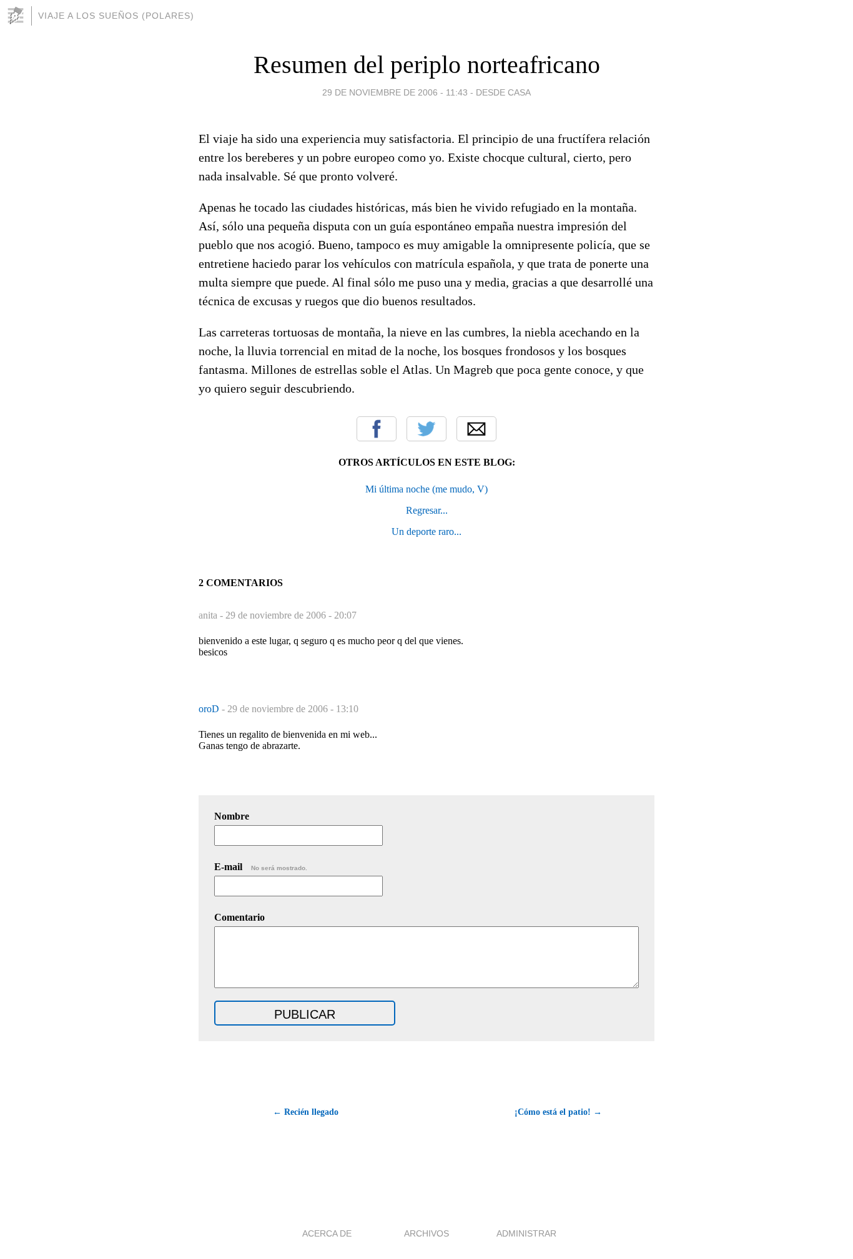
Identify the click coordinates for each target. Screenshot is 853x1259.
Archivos (426, 1233)
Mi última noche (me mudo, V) (426, 489)
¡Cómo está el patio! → (558, 1112)
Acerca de (327, 1233)
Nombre (231, 816)
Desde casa (503, 92)
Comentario (239, 917)
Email (476, 428)
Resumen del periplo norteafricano (427, 65)
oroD (210, 708)
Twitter (426, 428)
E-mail (260, 866)
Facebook (377, 428)
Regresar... (427, 510)
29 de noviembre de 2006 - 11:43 (395, 92)
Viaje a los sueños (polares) (116, 16)
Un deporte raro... (426, 531)
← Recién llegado (305, 1112)
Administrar (526, 1233)
